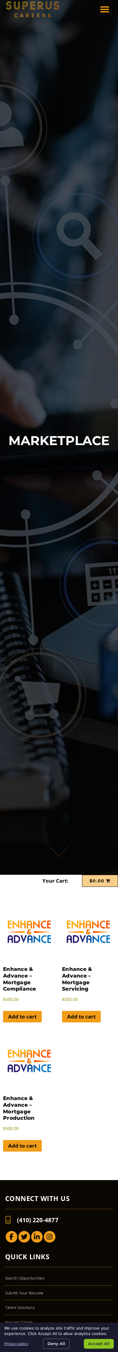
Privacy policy (16, 1343)
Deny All (56, 1343)
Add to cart (22, 1016)
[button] (104, 9)
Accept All (99, 1343)
